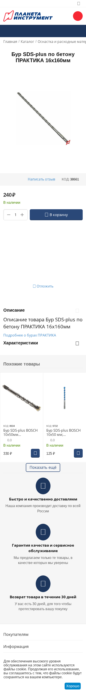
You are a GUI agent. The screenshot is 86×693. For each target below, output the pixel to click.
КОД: (65, 179)
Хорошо (72, 686)
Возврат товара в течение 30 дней (43, 596)
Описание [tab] (14, 310)
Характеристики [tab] (20, 342)
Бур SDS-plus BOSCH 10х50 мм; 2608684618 (63, 432)
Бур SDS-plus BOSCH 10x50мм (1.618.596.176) (20, 432)
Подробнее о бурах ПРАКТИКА (29, 335)
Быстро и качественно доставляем (43, 499)
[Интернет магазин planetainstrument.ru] (28, 15)
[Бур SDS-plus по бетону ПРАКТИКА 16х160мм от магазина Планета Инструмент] (43, 118)
